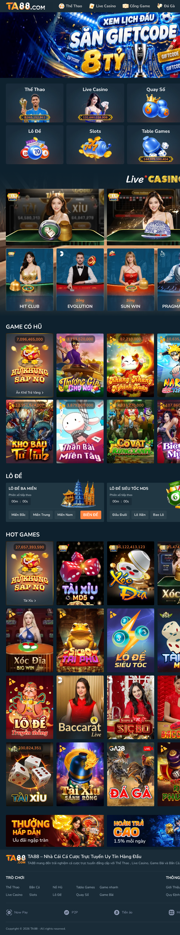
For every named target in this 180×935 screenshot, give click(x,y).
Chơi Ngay (29, 279)
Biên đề (90, 514)
